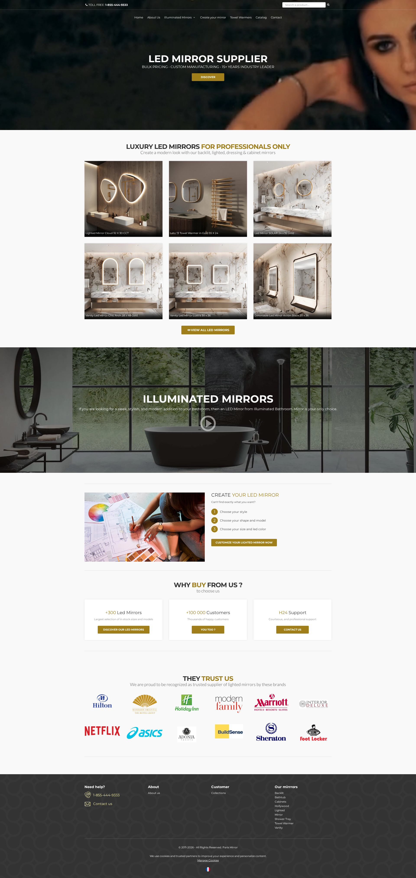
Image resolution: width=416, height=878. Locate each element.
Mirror (279, 814)
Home (138, 17)
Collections (218, 793)
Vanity (279, 827)
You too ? (208, 629)
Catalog (261, 17)
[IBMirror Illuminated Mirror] (102, 701)
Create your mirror (213, 17)
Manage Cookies (208, 860)
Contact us (292, 629)
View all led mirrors (210, 330)
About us (154, 793)
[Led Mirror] (208, 428)
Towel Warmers (241, 17)
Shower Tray (283, 819)
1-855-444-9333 (106, 795)
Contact (276, 17)
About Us (153, 17)
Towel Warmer (284, 823)
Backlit (279, 793)
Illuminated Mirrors (178, 17)
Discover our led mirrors (123, 629)
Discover (208, 77)
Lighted (280, 810)
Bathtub (280, 797)
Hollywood (282, 806)
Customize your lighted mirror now (244, 542)
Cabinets (280, 801)
